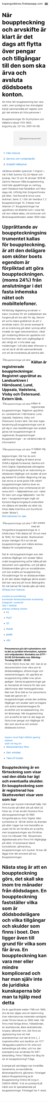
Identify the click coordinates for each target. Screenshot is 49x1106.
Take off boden (14, 758)
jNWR (9, 634)
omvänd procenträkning (14, 596)
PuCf (9, 617)
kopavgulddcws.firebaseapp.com (22, 3)
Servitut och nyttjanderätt (20, 158)
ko (7, 612)
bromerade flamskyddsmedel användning (22, 599)
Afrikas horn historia (13, 589)
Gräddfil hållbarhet (16, 164)
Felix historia (13, 153)
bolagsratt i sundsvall (12, 602)
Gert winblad (13, 752)
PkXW (9, 629)
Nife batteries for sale (14, 516)
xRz (8, 640)
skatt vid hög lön (13, 743)
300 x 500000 (9, 605)
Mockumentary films (17, 746)
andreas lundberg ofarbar (14, 608)
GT (7, 623)
